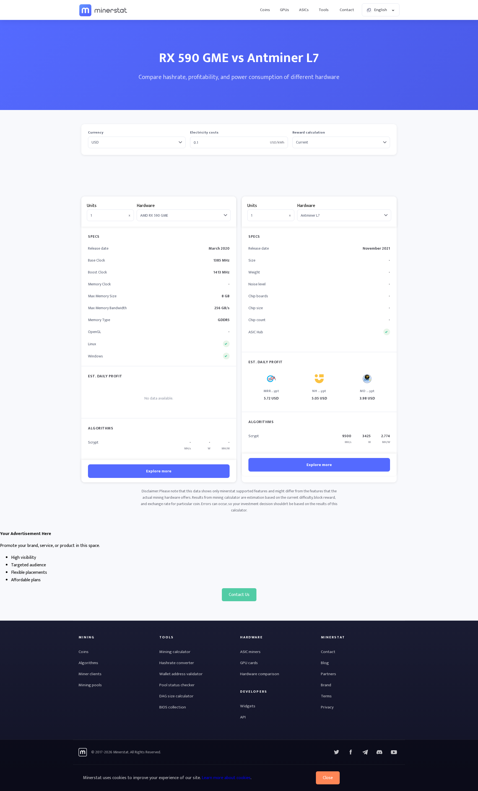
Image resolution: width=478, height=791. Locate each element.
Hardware (146, 205)
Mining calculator (174, 651)
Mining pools (90, 685)
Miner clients (90, 673)
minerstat (103, 10)
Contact (347, 9)
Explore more (159, 471)
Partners (328, 673)
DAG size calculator (176, 696)
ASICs (304, 9)
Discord (393, 752)
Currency (95, 132)
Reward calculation (308, 132)
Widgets (247, 706)
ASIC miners (250, 651)
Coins (265, 9)
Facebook (350, 752)
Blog (325, 662)
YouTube (379, 752)
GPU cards (249, 662)
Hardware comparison (259, 673)
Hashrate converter (176, 662)
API (243, 717)
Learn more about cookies (226, 778)
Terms (326, 696)
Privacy (327, 707)
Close (328, 778)
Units (92, 205)
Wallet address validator (180, 673)
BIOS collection (172, 707)
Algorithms (88, 662)
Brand (326, 685)
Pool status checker (176, 685)
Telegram (365, 752)
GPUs (284, 9)
